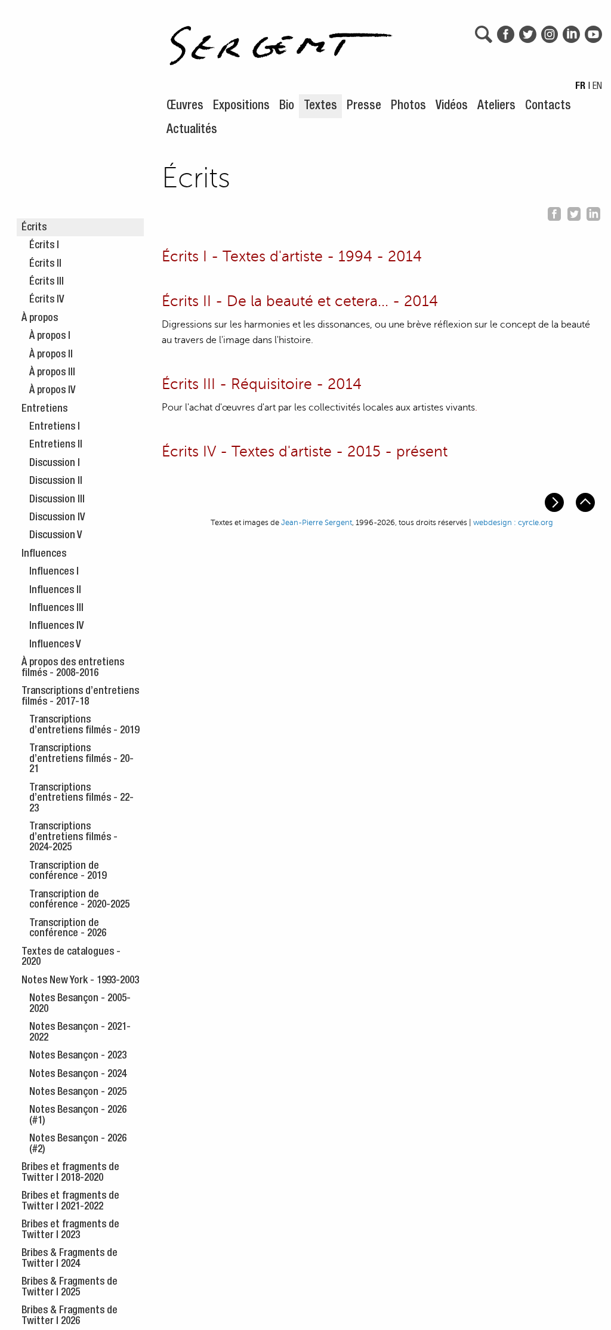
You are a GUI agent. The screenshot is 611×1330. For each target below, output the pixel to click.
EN (597, 87)
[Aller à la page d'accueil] (281, 39)
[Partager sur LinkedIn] (593, 211)
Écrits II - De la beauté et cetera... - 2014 (300, 301)
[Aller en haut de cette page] (586, 501)
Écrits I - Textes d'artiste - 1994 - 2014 (292, 256)
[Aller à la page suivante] (555, 501)
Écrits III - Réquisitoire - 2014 (262, 384)
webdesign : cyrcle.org (513, 523)
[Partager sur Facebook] (554, 211)
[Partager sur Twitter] (574, 211)
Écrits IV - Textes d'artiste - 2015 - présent (305, 451)
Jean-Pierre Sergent (316, 523)
